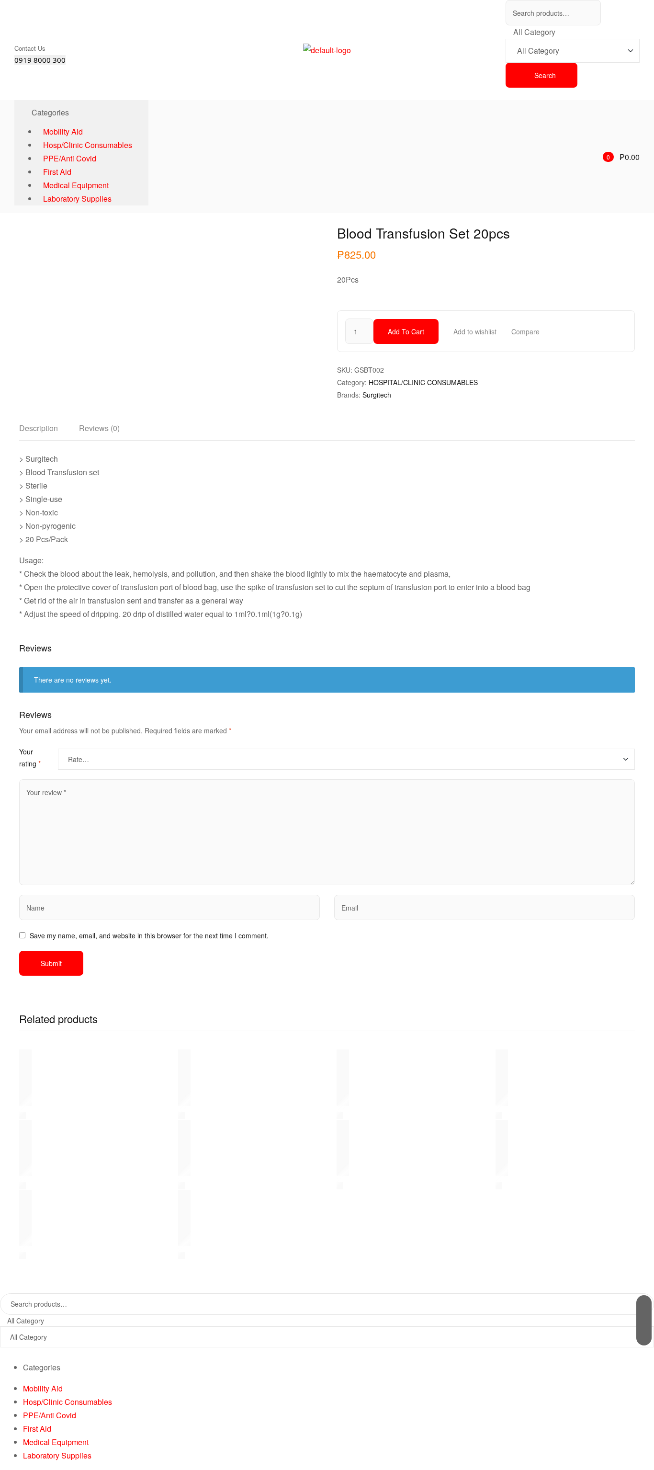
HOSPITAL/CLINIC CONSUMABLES (423, 382)
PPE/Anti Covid (49, 1415)
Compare (525, 331)
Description (38, 427)
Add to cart (406, 331)
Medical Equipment (56, 1441)
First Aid (37, 1428)
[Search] (644, 1320)
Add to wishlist (474, 331)
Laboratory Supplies (57, 1455)
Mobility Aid (43, 1388)
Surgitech (376, 394)
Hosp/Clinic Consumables (67, 1401)
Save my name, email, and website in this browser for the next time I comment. (149, 935)
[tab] (38, 430)
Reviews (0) (99, 427)
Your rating (30, 757)
